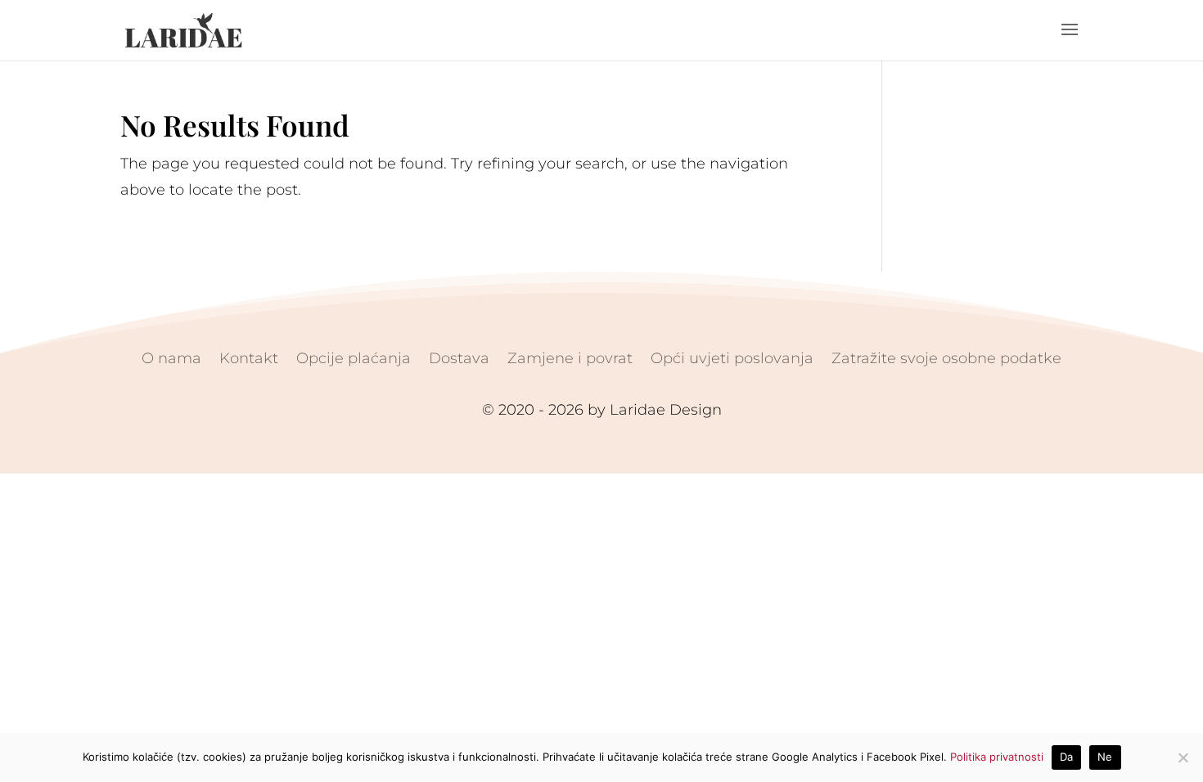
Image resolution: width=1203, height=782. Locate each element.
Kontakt (248, 356)
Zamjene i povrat (570, 356)
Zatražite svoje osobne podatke (946, 356)
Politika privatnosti (996, 756)
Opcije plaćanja (353, 356)
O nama (171, 356)
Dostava (459, 356)
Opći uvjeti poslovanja (732, 356)
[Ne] (1182, 757)
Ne (1105, 756)
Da (1067, 756)
